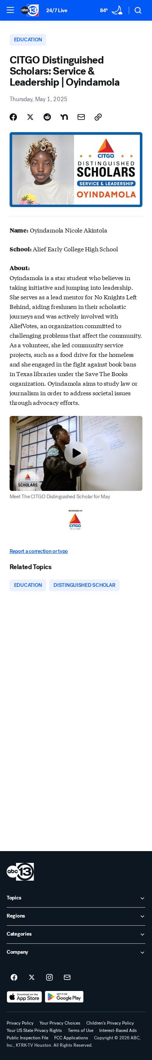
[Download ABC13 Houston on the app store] (24, 997)
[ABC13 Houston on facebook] (14, 977)
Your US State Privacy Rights (34, 1030)
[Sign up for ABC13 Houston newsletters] (67, 977)
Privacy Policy (20, 1023)
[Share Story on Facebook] (13, 117)
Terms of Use (80, 1030)
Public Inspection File (27, 1038)
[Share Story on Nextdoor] (64, 117)
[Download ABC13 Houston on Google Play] (64, 997)
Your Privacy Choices (59, 1023)
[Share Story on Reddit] (47, 117)
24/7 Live (56, 10)
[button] (10, 10)
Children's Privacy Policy (110, 1023)
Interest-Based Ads (118, 1030)
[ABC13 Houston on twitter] (31, 977)
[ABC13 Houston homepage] (30, 10)
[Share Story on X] (30, 117)
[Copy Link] (98, 117)
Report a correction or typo (39, 551)
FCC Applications (71, 1038)
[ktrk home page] (20, 872)
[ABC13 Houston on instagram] (49, 977)
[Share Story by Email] (81, 117)
